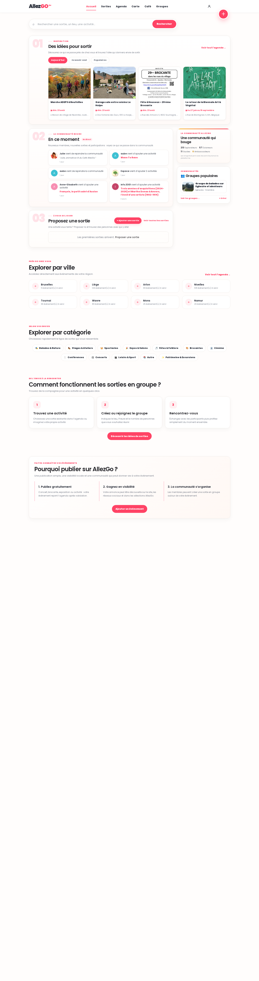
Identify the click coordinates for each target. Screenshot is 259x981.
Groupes (162, 6)
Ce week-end (79, 60)
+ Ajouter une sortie (128, 220)
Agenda (121, 6)
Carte (136, 6)
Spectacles (109, 348)
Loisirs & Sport (125, 357)
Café (148, 6)
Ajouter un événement (130, 508)
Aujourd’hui (57, 60)
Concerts (99, 357)
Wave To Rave (129, 157)
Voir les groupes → (190, 198)
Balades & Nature (48, 348)
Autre (148, 357)
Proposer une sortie (127, 237)
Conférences (74, 357)
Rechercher (164, 24)
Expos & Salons (137, 348)
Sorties (106, 6)
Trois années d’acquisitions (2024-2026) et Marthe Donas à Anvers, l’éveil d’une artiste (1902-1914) (142, 191)
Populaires (100, 60)
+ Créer (223, 198)
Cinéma (217, 348)
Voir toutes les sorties (156, 220)
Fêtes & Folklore (166, 348)
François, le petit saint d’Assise (79, 191)
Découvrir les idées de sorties (129, 436)
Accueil (91, 6)
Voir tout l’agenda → (213, 47)
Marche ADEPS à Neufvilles (67, 102)
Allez (38, 6)
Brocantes (194, 348)
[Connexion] (209, 6)
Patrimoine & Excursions (178, 357)
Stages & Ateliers (80, 348)
